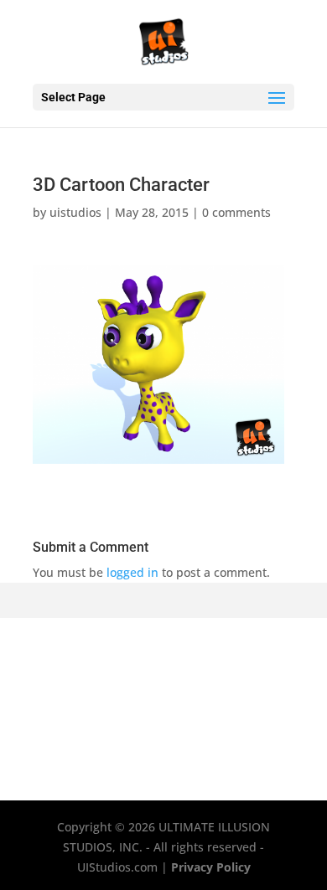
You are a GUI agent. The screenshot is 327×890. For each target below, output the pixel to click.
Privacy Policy (211, 867)
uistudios (75, 212)
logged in (132, 572)
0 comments (236, 212)
